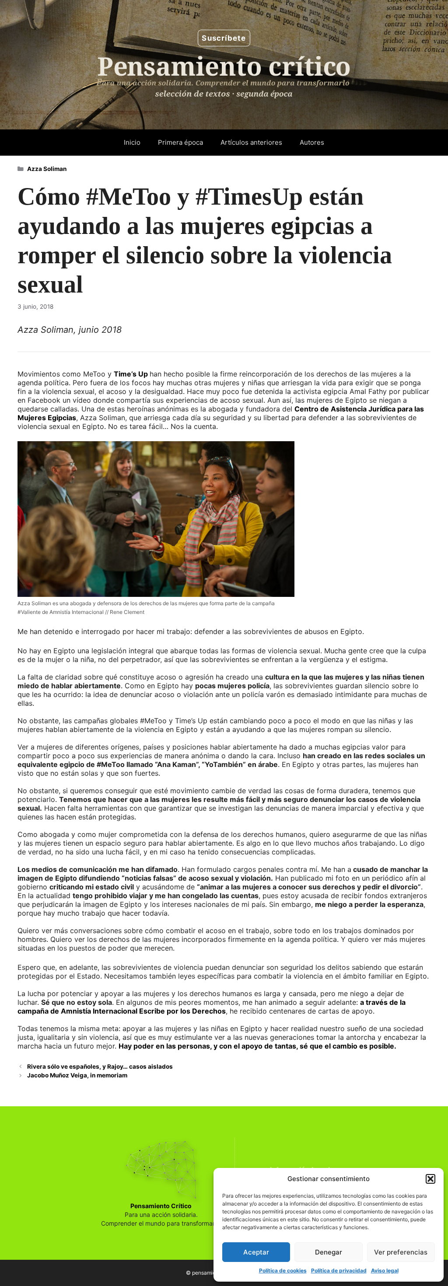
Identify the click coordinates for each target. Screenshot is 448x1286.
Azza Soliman (46, 168)
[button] (430, 1178)
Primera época (180, 142)
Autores (312, 142)
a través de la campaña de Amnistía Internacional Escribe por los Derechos (212, 1006)
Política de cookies (283, 1270)
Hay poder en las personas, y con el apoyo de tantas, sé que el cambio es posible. (257, 1046)
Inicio (132, 142)
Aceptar (256, 1252)
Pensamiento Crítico (161, 1205)
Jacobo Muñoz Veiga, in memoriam (77, 1075)
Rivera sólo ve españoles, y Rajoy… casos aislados (100, 1066)
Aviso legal (385, 1270)
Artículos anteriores (251, 142)
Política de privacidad (339, 1270)
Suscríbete (224, 38)
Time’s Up (132, 373)
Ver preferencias (400, 1252)
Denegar (328, 1252)
